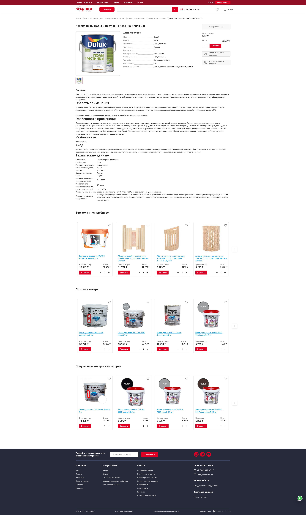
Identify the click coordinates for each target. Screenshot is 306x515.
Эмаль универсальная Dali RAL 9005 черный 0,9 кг (131, 410)
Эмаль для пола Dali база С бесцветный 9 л (91, 334)
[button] (234, 249)
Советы (79, 474)
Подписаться (149, 454)
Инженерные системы (147, 477)
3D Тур (140, 2)
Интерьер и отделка (146, 474)
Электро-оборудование (147, 481)
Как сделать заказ (111, 485)
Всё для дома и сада (146, 495)
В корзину (215, 46)
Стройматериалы (145, 470)
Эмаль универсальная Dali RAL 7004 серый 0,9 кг (208, 334)
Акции (105, 470)
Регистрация (223, 2)
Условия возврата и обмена (115, 481)
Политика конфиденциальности (166, 511)
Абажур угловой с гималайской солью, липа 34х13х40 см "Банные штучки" (133, 258)
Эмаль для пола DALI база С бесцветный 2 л (169, 334)
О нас (78, 470)
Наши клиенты (82, 481)
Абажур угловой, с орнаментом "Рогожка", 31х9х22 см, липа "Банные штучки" (170, 258)
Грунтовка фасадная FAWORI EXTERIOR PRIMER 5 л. (92, 257)
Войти (210, 2)
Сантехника (142, 488)
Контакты (80, 485)
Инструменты (143, 485)
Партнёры (80, 477)
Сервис (106, 474)
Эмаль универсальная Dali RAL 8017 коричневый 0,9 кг (208, 410)
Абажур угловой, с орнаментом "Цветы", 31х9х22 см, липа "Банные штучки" (211, 258)
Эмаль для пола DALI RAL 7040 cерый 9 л (131, 334)
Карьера (79, 488)
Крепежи (141, 492)
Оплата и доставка (111, 477)
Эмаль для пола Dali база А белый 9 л (94, 410)
